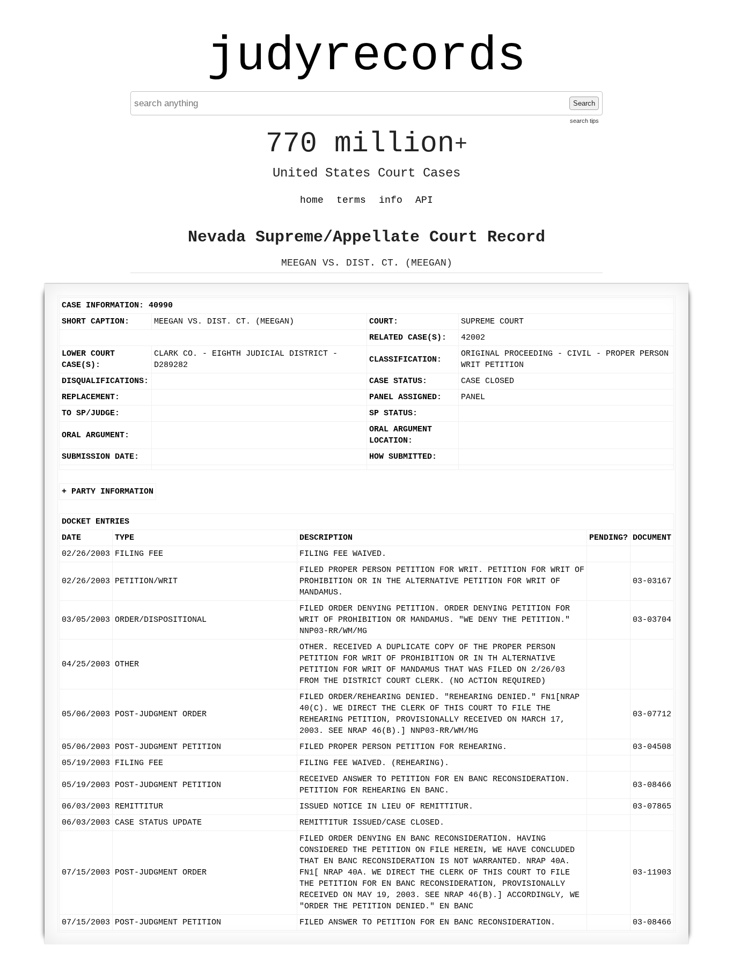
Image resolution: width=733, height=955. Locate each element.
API (424, 200)
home (312, 200)
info (390, 200)
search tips (584, 120)
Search (584, 103)
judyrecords (366, 56)
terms (351, 200)
